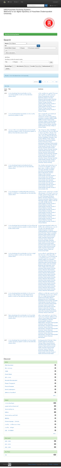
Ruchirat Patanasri (51, 262)
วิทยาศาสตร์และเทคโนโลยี (11, 415)
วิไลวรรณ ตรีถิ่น (52, 131)
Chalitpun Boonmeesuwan (48, 266)
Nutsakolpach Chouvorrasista (45, 300)
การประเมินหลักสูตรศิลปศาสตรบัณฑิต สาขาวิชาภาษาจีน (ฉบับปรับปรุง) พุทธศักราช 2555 (21, 114)
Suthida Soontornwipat (43, 297)
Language (55, 2)
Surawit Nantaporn (52, 231)
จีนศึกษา (7, 412)
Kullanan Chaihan (53, 199)
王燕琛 (6, 371)
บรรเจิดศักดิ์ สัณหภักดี (43, 258)
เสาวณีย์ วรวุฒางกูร (50, 94)
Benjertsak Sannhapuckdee (44, 265)
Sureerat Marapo (51, 296)
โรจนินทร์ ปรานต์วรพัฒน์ (47, 133)
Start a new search (10, 52)
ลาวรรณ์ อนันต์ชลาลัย (51, 256)
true (6, 455)
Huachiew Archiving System (12, 34)
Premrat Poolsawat (9, 386)
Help (22, 2)
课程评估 (7, 418)
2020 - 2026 (8, 441)
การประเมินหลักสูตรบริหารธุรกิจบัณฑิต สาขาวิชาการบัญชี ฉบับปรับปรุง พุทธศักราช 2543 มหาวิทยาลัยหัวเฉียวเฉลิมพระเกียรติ (21, 255)
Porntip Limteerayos (43, 141)
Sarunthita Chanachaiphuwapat (45, 171)
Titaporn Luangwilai (51, 233)
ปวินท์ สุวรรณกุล (42, 191)
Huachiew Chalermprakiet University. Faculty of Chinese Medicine (46, 203)
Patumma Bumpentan (43, 172)
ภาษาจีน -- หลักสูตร (9, 427)
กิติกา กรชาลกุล (8, 368)
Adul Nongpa (53, 318)
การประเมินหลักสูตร (9, 403)
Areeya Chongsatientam (44, 96)
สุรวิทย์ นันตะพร (48, 227)
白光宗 (53, 200)
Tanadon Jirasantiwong (50, 116)
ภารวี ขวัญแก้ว (48, 193)
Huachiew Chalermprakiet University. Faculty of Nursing (47, 143)
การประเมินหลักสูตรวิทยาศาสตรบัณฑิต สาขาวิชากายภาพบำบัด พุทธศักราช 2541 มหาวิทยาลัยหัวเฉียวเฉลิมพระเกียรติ (20, 94)
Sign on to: (54, 5)
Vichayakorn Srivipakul (43, 118)
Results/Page (8, 66)
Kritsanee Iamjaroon (48, 261)
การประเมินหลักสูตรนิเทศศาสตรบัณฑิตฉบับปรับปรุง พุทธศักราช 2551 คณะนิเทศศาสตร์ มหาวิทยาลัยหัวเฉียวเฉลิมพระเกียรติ (21, 166)
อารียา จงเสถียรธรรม (43, 93)
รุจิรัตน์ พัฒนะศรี (50, 255)
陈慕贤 (51, 118)
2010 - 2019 (8, 444)
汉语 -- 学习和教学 (9, 430)
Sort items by (20, 66)
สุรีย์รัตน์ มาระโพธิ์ (42, 293)
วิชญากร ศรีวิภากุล (42, 115)
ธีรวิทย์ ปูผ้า (50, 340)
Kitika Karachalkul (9, 365)
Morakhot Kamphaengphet (45, 320)
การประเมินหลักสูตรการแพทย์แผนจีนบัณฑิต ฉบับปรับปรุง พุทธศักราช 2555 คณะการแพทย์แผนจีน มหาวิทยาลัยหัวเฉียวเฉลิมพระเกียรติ (22, 193)
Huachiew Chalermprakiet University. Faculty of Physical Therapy (47, 100)
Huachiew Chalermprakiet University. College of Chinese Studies (47, 120)
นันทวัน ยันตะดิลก (49, 165)
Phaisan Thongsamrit (10, 383)
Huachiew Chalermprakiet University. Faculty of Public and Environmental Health (47, 236)
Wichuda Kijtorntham (52, 135)
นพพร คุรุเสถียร (41, 94)
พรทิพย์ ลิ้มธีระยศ (52, 134)
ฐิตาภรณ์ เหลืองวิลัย (45, 228)
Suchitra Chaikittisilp (43, 137)
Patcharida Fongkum (43, 200)
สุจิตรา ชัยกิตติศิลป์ (51, 130)
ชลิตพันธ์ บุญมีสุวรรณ (43, 259)
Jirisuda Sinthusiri (50, 343)
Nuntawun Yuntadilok (49, 169)
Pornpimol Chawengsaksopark (45, 230)
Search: (7, 43)
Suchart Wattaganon (43, 319)
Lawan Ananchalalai (51, 263)
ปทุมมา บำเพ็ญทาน (45, 168)
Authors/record (46, 66)
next (56, 81)
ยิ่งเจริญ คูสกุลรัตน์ (42, 340)
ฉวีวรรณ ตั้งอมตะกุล (43, 131)
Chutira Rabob (46, 318)
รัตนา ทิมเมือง (41, 165)
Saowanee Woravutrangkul (44, 99)
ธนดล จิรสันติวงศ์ (51, 113)
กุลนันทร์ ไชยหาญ (47, 194)
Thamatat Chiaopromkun (48, 197)
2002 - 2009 (8, 447)
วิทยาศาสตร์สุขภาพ (9, 409)
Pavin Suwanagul (44, 196)
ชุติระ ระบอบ (41, 315)
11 (53, 81)
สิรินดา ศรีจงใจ (49, 133)
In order (33, 66)
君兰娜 (45, 202)
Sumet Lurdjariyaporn (10, 389)
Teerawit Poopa (42, 343)
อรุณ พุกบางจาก (49, 294)
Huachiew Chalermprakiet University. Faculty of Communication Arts (46, 175)
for (5, 45)
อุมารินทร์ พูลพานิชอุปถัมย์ (44, 225)
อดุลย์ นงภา (47, 315)
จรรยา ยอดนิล (52, 258)
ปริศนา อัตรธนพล (42, 135)
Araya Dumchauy (42, 233)
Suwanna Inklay (42, 263)
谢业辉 (54, 118)
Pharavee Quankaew (43, 199)
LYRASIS (50, 464)
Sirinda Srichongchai (50, 140)
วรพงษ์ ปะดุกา (50, 191)
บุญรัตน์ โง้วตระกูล (53, 93)
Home (10, 2)
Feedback (55, 464)
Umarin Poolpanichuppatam (46, 229)
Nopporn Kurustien (48, 97)
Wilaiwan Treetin (46, 138)
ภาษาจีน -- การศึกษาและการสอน (12, 424)
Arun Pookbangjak (50, 299)
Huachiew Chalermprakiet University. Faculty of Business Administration (47, 268)
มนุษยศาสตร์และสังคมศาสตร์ (11, 406)
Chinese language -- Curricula (12, 421)
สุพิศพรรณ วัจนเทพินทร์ (10, 392)
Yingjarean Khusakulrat (47, 341)
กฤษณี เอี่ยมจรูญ (50, 253)
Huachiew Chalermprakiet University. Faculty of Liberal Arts (47, 302)
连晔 (42, 202)
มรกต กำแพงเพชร (45, 316)
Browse (16, 2)
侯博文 (50, 200)
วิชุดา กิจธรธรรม (42, 130)
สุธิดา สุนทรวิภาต (51, 293)
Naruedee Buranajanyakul (11, 380)
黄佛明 (39, 119)
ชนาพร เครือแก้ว (42, 253)
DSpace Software (32, 464)
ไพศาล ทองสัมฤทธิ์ (42, 113)
